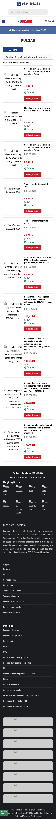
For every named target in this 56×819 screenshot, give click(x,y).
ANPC (5, 646)
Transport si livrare (12, 591)
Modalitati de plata (11, 612)
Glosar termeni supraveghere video (19, 674)
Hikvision (45, 552)
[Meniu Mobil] (3, 21)
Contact (6, 574)
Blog (5, 668)
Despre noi (8, 641)
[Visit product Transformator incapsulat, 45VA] (14, 235)
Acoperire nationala (12, 690)
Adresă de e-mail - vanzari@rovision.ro (29, 477)
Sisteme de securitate (21, 30)
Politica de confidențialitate (15, 657)
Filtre (14, 49)
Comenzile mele (10, 580)
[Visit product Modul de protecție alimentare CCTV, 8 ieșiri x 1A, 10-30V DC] (14, 122)
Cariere (6, 569)
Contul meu (8, 585)
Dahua (36, 552)
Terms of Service (30, 816)
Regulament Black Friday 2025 (16, 706)
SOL (5, 652)
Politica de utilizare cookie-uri (17, 663)
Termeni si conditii (11, 596)
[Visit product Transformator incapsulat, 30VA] (14, 198)
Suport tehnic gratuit (12, 607)
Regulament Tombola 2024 (15, 701)
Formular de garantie (12, 635)
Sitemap (7, 679)
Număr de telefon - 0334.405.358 (29, 473)
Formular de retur (11, 630)
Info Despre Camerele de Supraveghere (21, 695)
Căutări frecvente (11, 684)
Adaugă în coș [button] (33, 98)
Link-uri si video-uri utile (14, 601)
